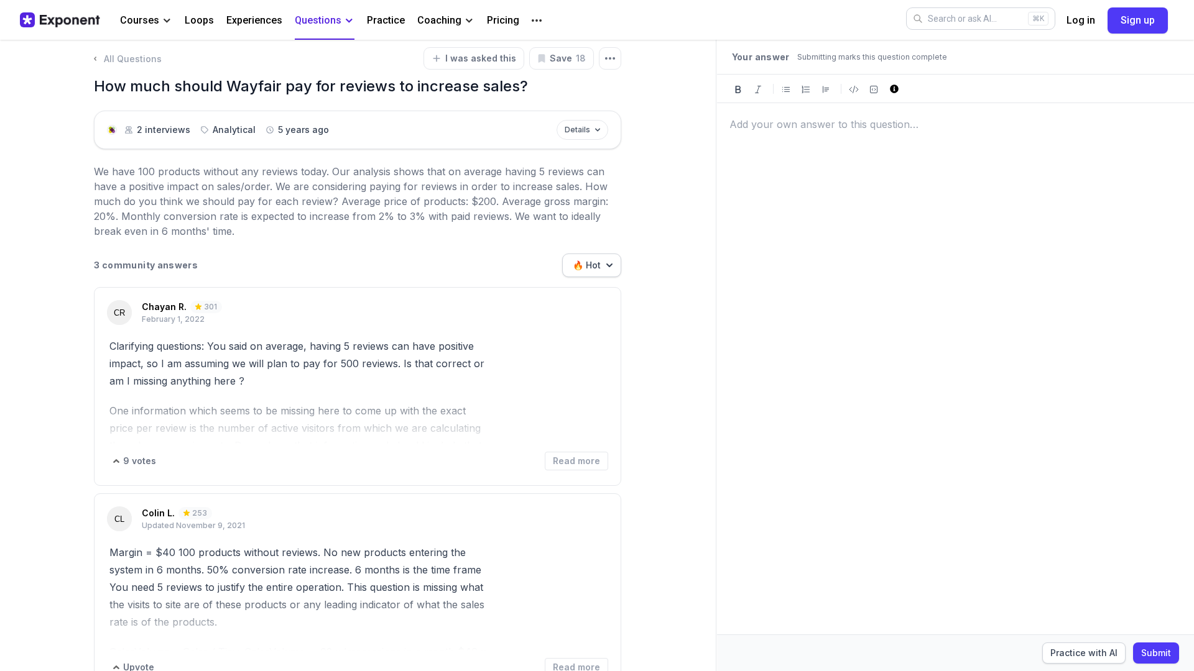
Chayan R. (164, 306)
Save (568, 58)
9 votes (139, 460)
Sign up (1138, 20)
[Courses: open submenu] (167, 21)
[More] (537, 20)
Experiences (254, 20)
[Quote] (826, 88)
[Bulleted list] (786, 88)
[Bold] (738, 88)
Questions (318, 20)
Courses (139, 20)
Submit (1156, 652)
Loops (199, 20)
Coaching (439, 20)
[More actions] (610, 58)
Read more (576, 460)
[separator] (716, 355)
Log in (1081, 20)
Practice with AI (1084, 652)
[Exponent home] (60, 19)
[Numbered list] (806, 88)
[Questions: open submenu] (349, 21)
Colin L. (158, 513)
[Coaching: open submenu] (469, 21)
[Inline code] (854, 88)
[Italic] (758, 88)
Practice (386, 20)
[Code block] (873, 88)
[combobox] (591, 265)
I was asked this (480, 58)
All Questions (133, 58)
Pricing (503, 20)
